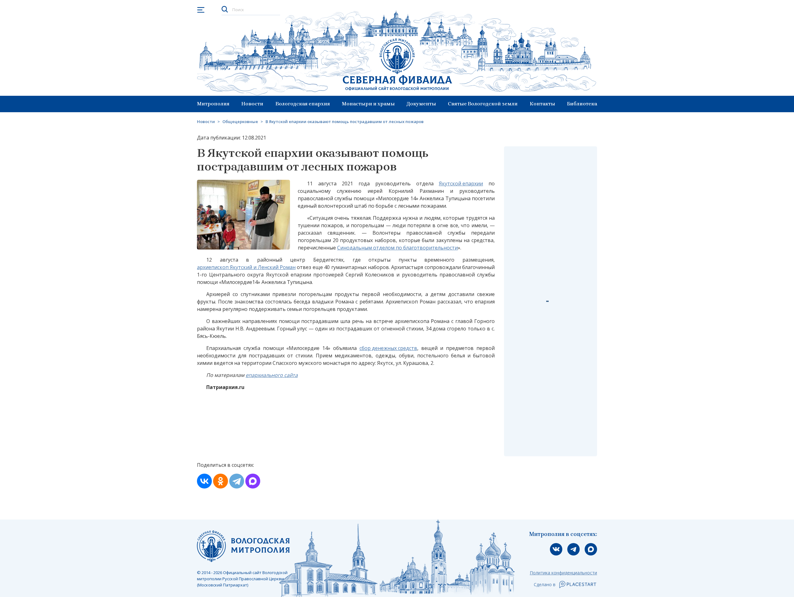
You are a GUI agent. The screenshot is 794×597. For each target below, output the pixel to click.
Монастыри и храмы (368, 104)
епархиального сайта (272, 375)
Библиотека (582, 104)
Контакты (542, 104)
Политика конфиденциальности (563, 573)
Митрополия (213, 104)
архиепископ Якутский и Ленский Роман (246, 267)
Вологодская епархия (302, 104)
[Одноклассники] (220, 481)
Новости (252, 104)
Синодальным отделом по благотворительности (397, 247)
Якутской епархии (461, 183)
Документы (421, 104)
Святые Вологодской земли (483, 104)
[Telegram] (236, 481)
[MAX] (252, 481)
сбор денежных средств (388, 348)
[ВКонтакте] (204, 481)
